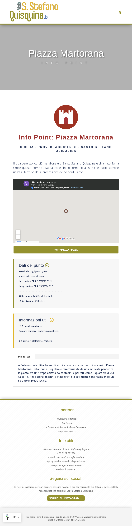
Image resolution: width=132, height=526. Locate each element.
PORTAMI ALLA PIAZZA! (66, 249)
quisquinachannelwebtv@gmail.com (66, 461)
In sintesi (24, 356)
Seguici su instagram (64, 498)
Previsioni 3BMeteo (66, 469)
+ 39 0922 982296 (66, 453)
